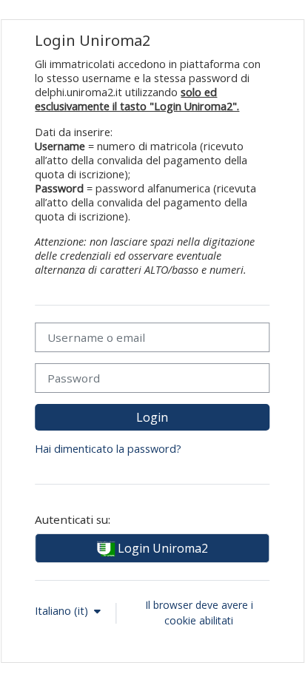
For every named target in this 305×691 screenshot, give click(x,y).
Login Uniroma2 (161, 548)
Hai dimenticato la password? (108, 449)
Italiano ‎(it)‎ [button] (63, 611)
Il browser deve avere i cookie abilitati (199, 612)
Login (152, 417)
